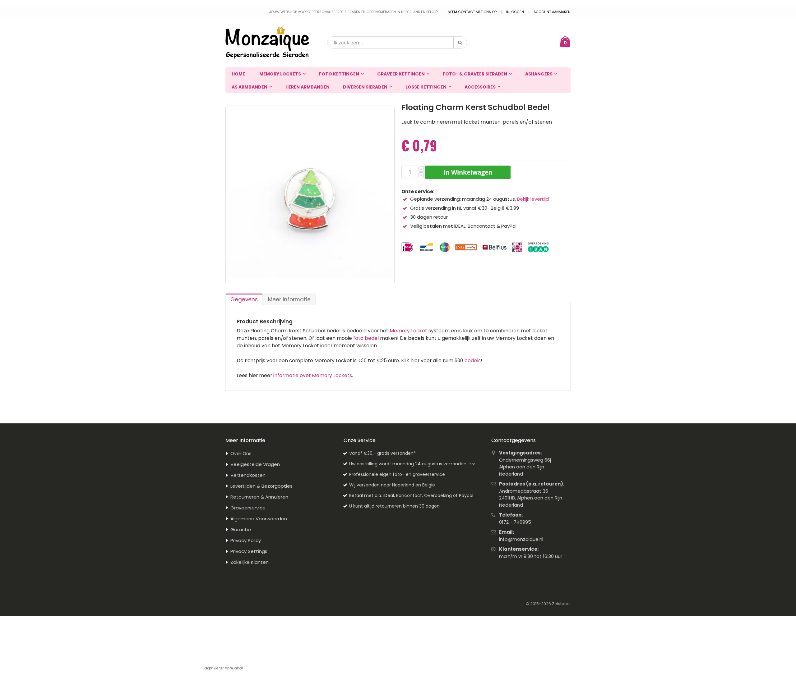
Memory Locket (408, 330)
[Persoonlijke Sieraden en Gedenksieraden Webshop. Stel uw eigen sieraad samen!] (267, 42)
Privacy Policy (245, 540)
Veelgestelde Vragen (255, 464)
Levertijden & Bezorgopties (261, 486)
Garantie (240, 529)
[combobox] (397, 42)
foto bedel (366, 338)
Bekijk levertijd (533, 199)
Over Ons (241, 453)
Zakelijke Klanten (249, 562)
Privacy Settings (248, 551)
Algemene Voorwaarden (258, 518)
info (472, 464)
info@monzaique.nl (521, 539)
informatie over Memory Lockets (312, 375)
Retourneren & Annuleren (259, 497)
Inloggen (515, 12)
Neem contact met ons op (472, 12)
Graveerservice (248, 507)
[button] (421, 169)
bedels (472, 360)
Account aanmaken (552, 12)
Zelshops (561, 604)
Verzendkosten (248, 475)
